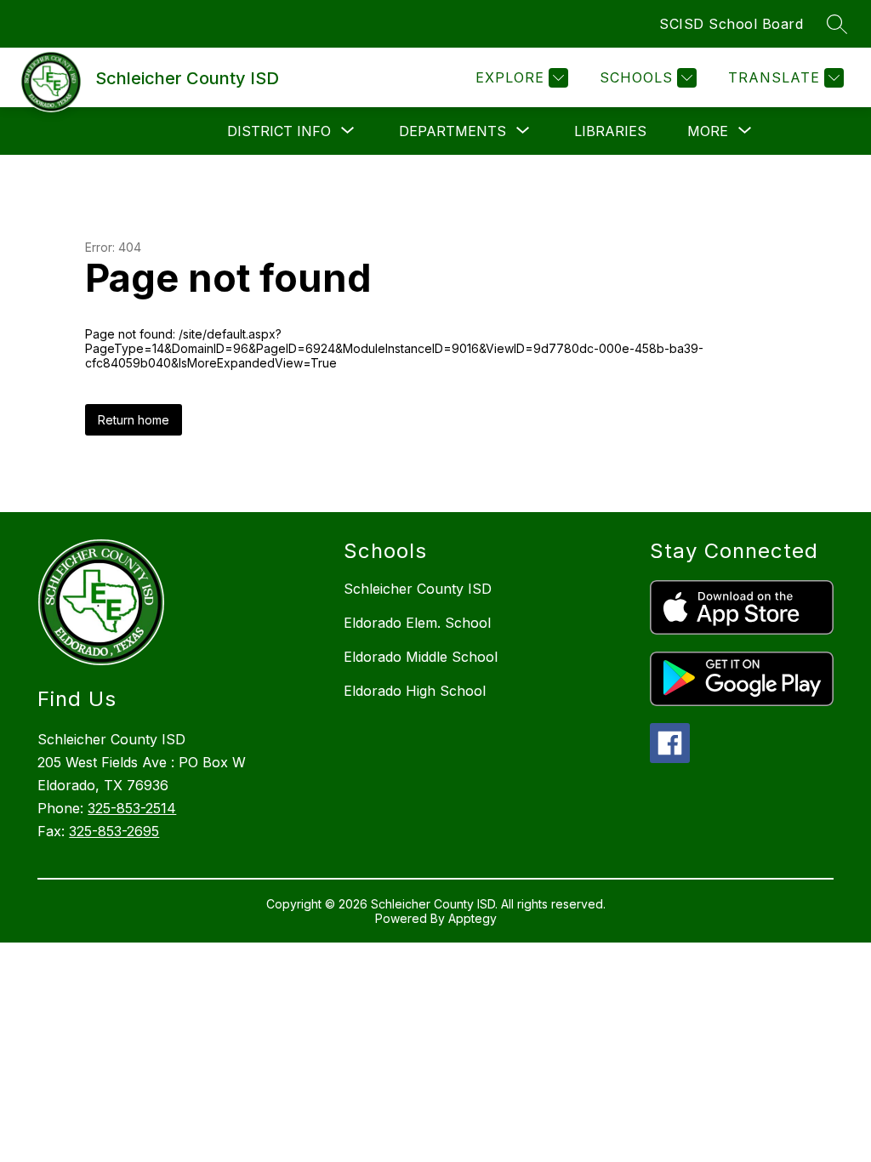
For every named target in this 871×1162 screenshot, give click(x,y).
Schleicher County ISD (418, 588)
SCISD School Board (731, 23)
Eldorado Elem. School (417, 622)
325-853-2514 (132, 808)
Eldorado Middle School (421, 656)
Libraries (610, 131)
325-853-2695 (114, 831)
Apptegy (472, 918)
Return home (133, 420)
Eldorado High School (415, 690)
